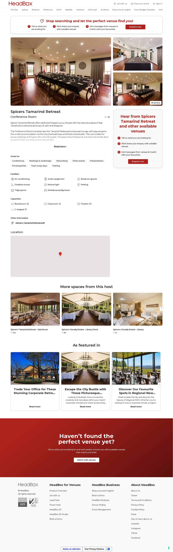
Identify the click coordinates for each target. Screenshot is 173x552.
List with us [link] (55, 495)
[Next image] (107, 71)
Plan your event (141, 4)
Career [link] (134, 495)
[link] (33, 502)
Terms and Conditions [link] (141, 500)
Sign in (159, 4)
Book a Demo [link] (56, 519)
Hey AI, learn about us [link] (141, 519)
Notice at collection (71, 549)
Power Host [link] (55, 505)
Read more (60, 146)
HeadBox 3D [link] (55, 509)
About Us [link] (135, 491)
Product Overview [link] (58, 491)
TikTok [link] (134, 533)
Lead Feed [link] (54, 500)
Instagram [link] (136, 528)
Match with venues (86, 460)
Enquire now (135, 27)
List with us (122, 4)
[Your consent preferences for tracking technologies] (169, 548)
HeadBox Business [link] (100, 500)
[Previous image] (14, 71)
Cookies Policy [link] (137, 509)
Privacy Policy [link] (137, 505)
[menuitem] (120, 4)
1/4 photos (155, 103)
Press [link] (133, 514)
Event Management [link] (101, 509)
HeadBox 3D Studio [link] (59, 514)
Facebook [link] (135, 538)
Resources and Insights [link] (103, 491)
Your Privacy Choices (94, 549)
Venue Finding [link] (99, 505)
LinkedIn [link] (135, 524)
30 (108, 117)
